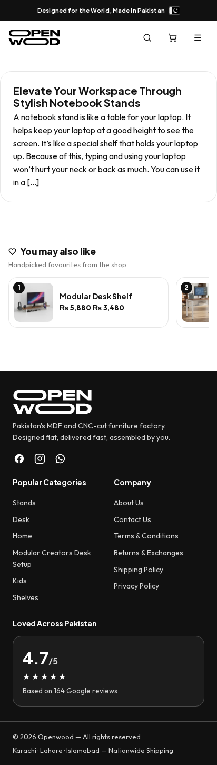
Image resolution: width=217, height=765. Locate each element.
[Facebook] (19, 458)
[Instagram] (39, 458)
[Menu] (197, 37)
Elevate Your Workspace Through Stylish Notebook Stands (97, 96)
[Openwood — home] (34, 37)
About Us (129, 502)
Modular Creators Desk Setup (52, 558)
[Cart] (172, 37)
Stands (24, 502)
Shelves (25, 597)
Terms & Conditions (146, 536)
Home (22, 536)
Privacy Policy (136, 586)
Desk (21, 519)
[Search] (147, 37)
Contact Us (132, 519)
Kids (20, 580)
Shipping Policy (138, 569)
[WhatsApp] (60, 458)
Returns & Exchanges (148, 552)
